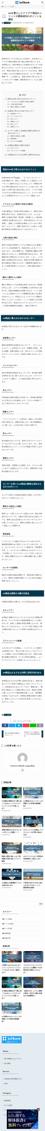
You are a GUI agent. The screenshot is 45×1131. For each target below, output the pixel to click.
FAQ (5, 1083)
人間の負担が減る (16, 104)
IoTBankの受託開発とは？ (13, 1079)
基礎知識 (7, 933)
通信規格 (14, 139)
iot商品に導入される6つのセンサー (21, 111)
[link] (22, 770)
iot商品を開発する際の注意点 (19, 145)
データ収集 (8, 919)
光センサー (14, 119)
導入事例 (7, 1063)
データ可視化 (9, 924)
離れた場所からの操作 (18, 107)
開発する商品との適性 (18, 136)
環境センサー (15, 127)
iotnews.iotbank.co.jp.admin (22, 766)
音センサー (14, 124)
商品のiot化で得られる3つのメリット (22, 99)
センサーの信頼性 (16, 141)
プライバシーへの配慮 (18, 151)
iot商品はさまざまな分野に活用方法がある (24, 154)
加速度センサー (16, 114)
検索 (40, 904)
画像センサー (15, 121)
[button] (42, 2)
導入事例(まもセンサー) (12, 1058)
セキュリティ (15, 148)
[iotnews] (22, 2)
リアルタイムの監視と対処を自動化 (22, 102)
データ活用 (7, 23)
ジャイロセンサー (16, 116)
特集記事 (7, 938)
